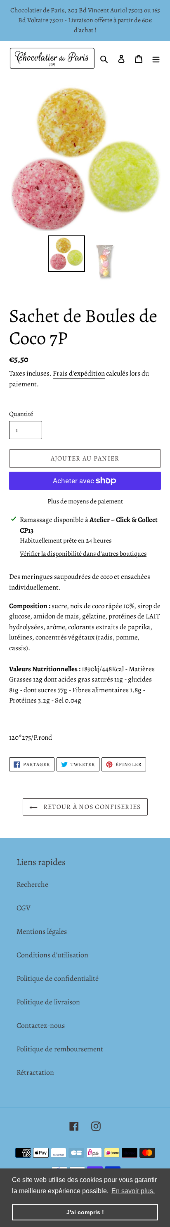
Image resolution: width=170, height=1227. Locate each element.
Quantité (21, 413)
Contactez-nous (41, 1025)
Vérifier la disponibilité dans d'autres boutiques (83, 553)
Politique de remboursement (60, 1049)
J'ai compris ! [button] (85, 1212)
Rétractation (35, 1072)
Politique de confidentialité (58, 978)
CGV (24, 908)
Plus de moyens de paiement (85, 501)
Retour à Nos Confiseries (91, 806)
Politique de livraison (48, 1002)
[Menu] (156, 58)
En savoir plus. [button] (133, 1190)
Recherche (32, 884)
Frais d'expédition (79, 373)
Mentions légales (42, 931)
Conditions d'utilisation (52, 955)
